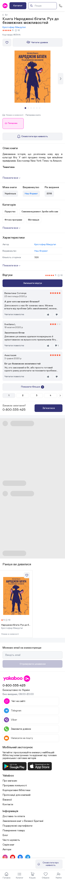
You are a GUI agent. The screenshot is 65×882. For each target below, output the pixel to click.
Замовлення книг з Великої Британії (23, 821)
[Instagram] (5, 857)
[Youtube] (12, 857)
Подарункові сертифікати (17, 826)
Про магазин (10, 780)
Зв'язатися (48, 408)
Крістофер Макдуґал (14, 27)
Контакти (8, 804)
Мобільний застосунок (18, 747)
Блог (5, 835)
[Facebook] (20, 857)
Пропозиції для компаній (16, 795)
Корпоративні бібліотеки (16, 790)
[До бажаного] (7, 42)
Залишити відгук (32, 283)
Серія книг (8, 844)
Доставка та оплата (14, 816)
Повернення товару (14, 830)
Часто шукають (11, 840)
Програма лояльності (15, 785)
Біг (6, 15)
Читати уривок (39, 42)
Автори (7, 849)
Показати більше (30, 387)
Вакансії (7, 799)
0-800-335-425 (14, 409)
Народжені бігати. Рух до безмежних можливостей (16, 625)
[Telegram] (27, 857)
